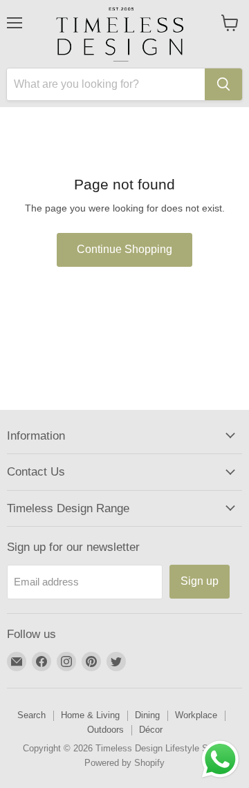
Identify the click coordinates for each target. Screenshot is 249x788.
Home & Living (90, 715)
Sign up (200, 581)
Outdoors (105, 729)
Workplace (196, 715)
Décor (151, 729)
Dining (147, 715)
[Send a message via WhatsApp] (220, 759)
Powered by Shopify (124, 763)
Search (31, 715)
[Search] (223, 84)
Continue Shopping (124, 249)
